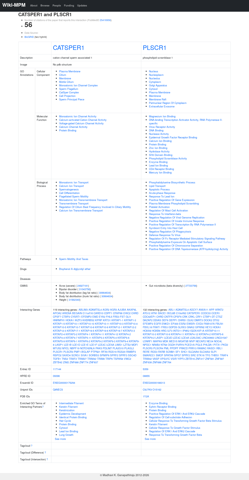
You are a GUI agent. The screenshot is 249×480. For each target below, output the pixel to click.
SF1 (177, 352)
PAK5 (99, 348)
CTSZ (219, 316)
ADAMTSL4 (95, 309)
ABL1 (171, 309)
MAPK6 (157, 341)
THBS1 (215, 355)
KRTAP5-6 (123, 337)
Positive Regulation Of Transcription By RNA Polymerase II (182, 224)
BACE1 (162, 313)
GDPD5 (172, 327)
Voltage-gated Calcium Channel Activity (81, 123)
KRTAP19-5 (87, 330)
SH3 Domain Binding (160, 155)
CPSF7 (57, 316)
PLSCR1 (155, 47)
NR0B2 (156, 345)
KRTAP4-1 (84, 334)
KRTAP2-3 (129, 330)
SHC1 (184, 352)
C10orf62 (181, 313)
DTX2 (216, 320)
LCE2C (102, 345)
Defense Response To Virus (165, 235)
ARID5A (66, 313)
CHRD (134, 313)
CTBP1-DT (209, 316)
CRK (185, 316)
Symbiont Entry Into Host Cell (166, 228)
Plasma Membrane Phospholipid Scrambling (174, 203)
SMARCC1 (149, 355)
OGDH (171, 345)
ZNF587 (219, 359)
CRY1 (199, 316)
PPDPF (174, 348)
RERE (146, 352)
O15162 (157, 389)
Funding (69, 5)
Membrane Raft (157, 99)
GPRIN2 (199, 327)
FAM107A (209, 323)
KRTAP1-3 (130, 320)
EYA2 (102, 316)
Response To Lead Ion (161, 196)
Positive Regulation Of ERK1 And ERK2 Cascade (177, 413)
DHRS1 (182, 320)
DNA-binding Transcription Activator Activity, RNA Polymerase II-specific (185, 121)
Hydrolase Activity (159, 151)
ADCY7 (193, 309)
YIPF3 (181, 359)
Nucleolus (154, 78)
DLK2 (190, 320)
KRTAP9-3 (109, 341)
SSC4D (132, 355)
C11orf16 (88, 313)
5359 (145, 369)
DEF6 (165, 320)
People (57, 5)
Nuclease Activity (159, 134)
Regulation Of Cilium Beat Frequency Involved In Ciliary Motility (95, 207)
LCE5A (110, 345)
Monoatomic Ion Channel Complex (78, 85)
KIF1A (200, 330)
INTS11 (177, 330)
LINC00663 (208, 337)
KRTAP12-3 (59, 330)
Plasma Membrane (69, 71)
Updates (82, 5)
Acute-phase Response (162, 193)
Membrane (65, 78)
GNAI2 (190, 327)
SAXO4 (66, 355)
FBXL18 (147, 327)
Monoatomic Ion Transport (74, 182)
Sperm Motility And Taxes (73, 259)
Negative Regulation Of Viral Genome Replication (176, 217)
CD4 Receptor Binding (161, 169)
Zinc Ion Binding (158, 148)
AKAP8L (132, 309)
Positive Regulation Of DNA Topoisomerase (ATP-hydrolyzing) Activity (188, 249)
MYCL (65, 348)
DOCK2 (208, 320)
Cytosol (153, 89)
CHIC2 (127, 313)
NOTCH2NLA (87, 348)
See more (60, 439)
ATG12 (146, 313)
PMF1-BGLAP (82, 352)
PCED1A (190, 345)
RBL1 (219, 348)
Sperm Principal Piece (71, 99)
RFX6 (104, 352)
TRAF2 (73, 359)
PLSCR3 (68, 352)
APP (211, 309)
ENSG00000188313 (154, 383)
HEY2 (208, 327)
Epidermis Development (72, 413)
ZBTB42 (57, 362)
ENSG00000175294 (64, 383)
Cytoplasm (155, 82)
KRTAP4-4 (59, 337)
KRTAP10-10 (87, 323)
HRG (164, 330)
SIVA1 (84, 355)
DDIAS (157, 320)
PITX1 (217, 345)
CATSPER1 (69, 47)
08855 (146, 376)
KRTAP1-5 (59, 323)
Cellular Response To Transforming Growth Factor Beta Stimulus (185, 421)
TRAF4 (224, 355)
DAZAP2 (148, 320)
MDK (165, 341)
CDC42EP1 (149, 316)
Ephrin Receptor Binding (162, 406)
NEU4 (210, 341)
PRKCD (183, 348)
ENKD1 (166, 323)
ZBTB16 (190, 359)
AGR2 (106, 309)
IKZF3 (78, 320)
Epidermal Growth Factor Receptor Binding (173, 137)
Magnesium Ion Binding (162, 116)
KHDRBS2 (88, 320)
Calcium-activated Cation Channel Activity (83, 120)
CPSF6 (177, 316)
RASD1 (211, 348)
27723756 (190, 285)
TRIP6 (109, 359)
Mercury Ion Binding (160, 172)
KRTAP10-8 (87, 327)
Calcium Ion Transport (71, 186)
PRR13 (192, 348)
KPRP (98, 320)
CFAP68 (117, 313)
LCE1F (93, 345)
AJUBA (122, 309)
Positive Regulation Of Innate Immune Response (176, 221)
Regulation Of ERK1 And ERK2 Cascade (172, 431)
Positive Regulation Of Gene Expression (172, 200)
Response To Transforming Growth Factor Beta (175, 435)
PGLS (199, 345)
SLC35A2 (205, 352)
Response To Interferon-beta (165, 214)
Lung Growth (66, 435)
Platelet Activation (159, 207)
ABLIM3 (83, 309)
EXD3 (199, 323)
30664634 (104, 292)
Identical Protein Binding (73, 417)
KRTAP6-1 (71, 341)
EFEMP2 (86, 316)
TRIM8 (101, 359)
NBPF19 (74, 348)
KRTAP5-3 (98, 337)
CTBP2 (66, 316)
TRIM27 (82, 359)
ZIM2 (66, 362)
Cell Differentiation (69, 193)
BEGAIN (77, 313)
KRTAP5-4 (111, 337)
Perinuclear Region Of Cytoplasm (168, 103)
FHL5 (109, 316)
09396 (56, 376)
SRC (193, 355)
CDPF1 (108, 313)
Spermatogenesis (69, 189)
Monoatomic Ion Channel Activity (77, 116)
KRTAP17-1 (73, 330)
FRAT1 (156, 327)
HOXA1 (70, 320)
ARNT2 (219, 309)
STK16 (200, 355)
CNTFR (168, 316)
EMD (95, 316)
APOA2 (57, 313)
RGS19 (112, 352)
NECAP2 (201, 341)
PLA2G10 (118, 348)
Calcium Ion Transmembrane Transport (81, 210)
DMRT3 (198, 320)
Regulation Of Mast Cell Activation (168, 210)
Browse (44, 5)
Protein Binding (67, 130)
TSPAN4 (118, 359)
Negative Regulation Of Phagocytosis (170, 231)
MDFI (135, 345)
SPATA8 (168, 355)
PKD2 (224, 345)
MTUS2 (57, 348)
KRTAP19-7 (115, 330)
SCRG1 (75, 355)
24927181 (82, 285)
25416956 (105, 20)
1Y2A (146, 396)
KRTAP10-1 (72, 323)
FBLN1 (219, 323)
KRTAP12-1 (115, 327)
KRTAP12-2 (129, 327)
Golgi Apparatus (158, 85)
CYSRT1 (76, 316)
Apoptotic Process (159, 189)
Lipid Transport (157, 186)
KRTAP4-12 (111, 334)
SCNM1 (170, 352)
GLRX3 (182, 327)
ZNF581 (209, 359)
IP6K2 (185, 330)
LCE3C (177, 337)
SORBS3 (94, 355)
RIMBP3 (131, 352)
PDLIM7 (107, 348)
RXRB (161, 352)
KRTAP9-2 (97, 341)
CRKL (191, 316)
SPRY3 (123, 355)
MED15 (173, 341)
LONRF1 (147, 341)
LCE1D (76, 345)
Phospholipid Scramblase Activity (168, 158)
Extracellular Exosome (161, 106)
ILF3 (169, 330)
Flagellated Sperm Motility (74, 196)
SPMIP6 (104, 355)
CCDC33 (206, 313)
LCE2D (168, 337)
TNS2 (65, 359)
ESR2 (182, 323)
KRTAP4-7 (71, 337)
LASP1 (59, 345)
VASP (156, 359)
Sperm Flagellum (68, 89)
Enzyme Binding (158, 162)
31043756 (84, 289)
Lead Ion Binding (158, 165)
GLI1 (128, 316)
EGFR (157, 323)
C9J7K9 (147, 389)
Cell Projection (67, 96)
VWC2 (127, 359)
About (33, 5)
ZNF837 (93, 362)
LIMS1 (118, 345)
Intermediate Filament (71, 403)
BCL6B (171, 313)
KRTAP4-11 (97, 334)
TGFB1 (57, 359)
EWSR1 (191, 323)
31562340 (74, 299)
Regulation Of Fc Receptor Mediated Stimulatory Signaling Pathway (187, 238)
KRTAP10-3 (117, 323)
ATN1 (154, 313)
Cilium (62, 75)
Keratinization (67, 410)
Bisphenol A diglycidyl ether (74, 269)
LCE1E (85, 345)
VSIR (174, 359)
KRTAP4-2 (125, 334)
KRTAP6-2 (84, 341)
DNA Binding (156, 130)
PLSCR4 (158, 348)
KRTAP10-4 (131, 323)
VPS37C (165, 359)
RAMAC (201, 348)
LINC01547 (221, 337)
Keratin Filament (68, 406)
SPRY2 (114, 355)
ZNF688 (74, 362)
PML (166, 348)
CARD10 (98, 313)
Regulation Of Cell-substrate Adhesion (170, 417)
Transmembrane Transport (74, 203)
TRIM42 (91, 359)
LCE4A (185, 337)
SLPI (214, 352)
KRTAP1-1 (117, 320)
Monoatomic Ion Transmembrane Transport (83, 200)
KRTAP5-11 (84, 337)
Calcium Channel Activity (73, 127)
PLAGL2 (129, 348)
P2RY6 (180, 345)
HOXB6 (156, 330)
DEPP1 (173, 320)
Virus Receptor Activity (162, 127)
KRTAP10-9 (101, 327)
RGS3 (154, 352)
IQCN (193, 330)
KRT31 (107, 320)
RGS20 (121, 352)
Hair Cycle (65, 421)
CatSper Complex (69, 92)
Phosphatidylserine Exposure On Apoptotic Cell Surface (180, 242)
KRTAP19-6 (101, 330)
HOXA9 (147, 330)
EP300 (174, 323)
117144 (57, 369)
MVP (192, 341)
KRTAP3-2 (71, 334)
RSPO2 (57, 355)
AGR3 (113, 309)
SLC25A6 (193, 352)
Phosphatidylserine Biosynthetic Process (172, 182)
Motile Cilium (66, 82)
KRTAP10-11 (102, 323)
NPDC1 (147, 345)
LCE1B (68, 345)
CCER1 (215, 313)
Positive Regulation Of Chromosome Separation (176, 245)
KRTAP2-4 (59, 334)
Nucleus (153, 71)
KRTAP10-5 (59, 327)
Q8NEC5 (58, 389)
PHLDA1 (208, 345)
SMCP (159, 355)
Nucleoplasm (156, 75)
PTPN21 (95, 352)
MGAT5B (183, 341)
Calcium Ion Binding (160, 141)
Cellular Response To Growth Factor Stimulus (174, 428)
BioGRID (29, 36)
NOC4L (218, 341)
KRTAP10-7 (73, 327)
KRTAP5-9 (59, 341)
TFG (207, 355)
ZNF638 (147, 362)
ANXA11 (203, 309)
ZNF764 (166, 362)
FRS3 (116, 316)
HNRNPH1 (59, 320)
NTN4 (164, 345)
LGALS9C (195, 337)
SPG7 (177, 355)
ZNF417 (200, 359)
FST (122, 316)
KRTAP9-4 (122, 341)
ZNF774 (83, 362)
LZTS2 (127, 345)
